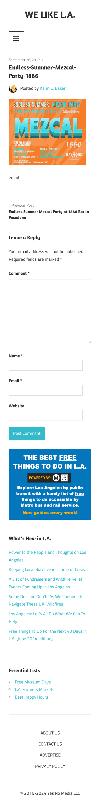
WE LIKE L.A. (50, 14)
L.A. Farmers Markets (34, 689)
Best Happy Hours (31, 697)
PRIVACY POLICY (50, 766)
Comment (19, 273)
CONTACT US (50, 744)
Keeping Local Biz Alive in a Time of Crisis (47, 569)
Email (15, 380)
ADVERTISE (50, 755)
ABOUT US (50, 733)
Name (16, 355)
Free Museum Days (33, 682)
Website (16, 405)
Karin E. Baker (53, 88)
